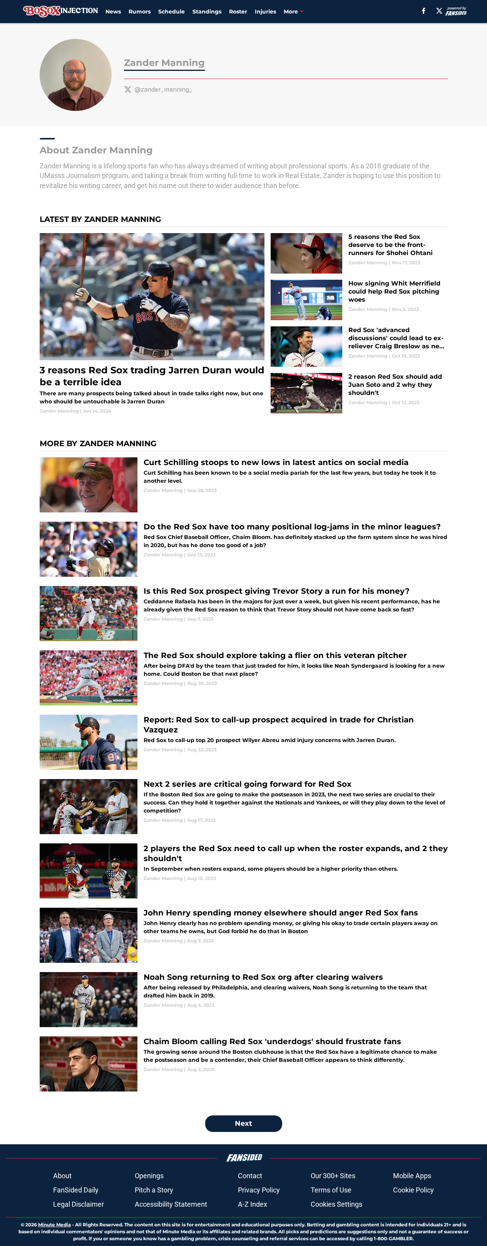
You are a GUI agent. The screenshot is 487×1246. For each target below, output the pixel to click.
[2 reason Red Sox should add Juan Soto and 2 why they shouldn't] (359, 393)
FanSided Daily (76, 1190)
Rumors (140, 11)
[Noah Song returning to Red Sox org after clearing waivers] (244, 999)
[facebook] (423, 11)
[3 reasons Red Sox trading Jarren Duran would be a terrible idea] (152, 324)
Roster (238, 11)
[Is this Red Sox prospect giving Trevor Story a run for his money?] (244, 613)
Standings (206, 11)
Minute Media (54, 1225)
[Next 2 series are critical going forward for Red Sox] (244, 806)
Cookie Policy (413, 1190)
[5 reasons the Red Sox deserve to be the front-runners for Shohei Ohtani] (359, 253)
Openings (149, 1176)
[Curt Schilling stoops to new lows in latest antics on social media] (244, 484)
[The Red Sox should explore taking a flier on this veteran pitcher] (244, 677)
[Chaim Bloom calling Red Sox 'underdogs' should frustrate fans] (244, 1064)
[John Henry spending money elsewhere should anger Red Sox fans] (244, 935)
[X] (439, 11)
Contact (250, 1176)
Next (243, 1123)
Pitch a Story (154, 1190)
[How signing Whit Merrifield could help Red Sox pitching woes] (359, 300)
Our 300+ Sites (333, 1176)
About (62, 1176)
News (113, 11)
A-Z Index (252, 1204)
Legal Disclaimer (78, 1204)
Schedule (171, 11)
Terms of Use (331, 1190)
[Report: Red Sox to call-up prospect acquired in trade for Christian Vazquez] (244, 742)
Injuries (265, 11)
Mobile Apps (412, 1176)
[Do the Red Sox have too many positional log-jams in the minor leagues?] (244, 549)
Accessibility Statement (171, 1204)
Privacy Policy (259, 1190)
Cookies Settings (336, 1204)
